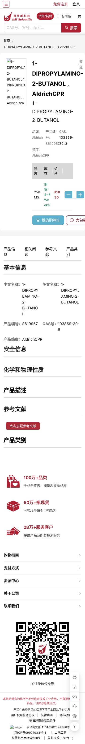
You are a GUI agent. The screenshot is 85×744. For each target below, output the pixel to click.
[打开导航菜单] (6, 4)
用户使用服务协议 (22, 715)
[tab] (42, 555)
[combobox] (32, 27)
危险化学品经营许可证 (26, 738)
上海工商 (60, 732)
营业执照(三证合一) (60, 738)
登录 (76, 4)
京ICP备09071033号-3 (30, 732)
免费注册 (60, 4)
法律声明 (47, 715)
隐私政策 (65, 715)
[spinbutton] (74, 194)
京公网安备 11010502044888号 (48, 727)
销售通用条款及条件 (42, 720)
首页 (7, 41)
